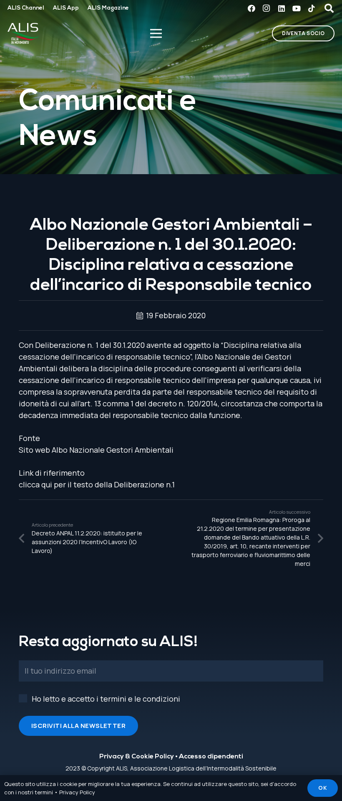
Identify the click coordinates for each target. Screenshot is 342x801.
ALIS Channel (26, 8)
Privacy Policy (77, 792)
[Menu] (156, 33)
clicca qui (35, 484)
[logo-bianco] (24, 33)
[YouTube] (296, 8)
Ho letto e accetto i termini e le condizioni (106, 699)
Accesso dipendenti (211, 756)
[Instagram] (266, 8)
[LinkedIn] (281, 8)
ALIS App (66, 8)
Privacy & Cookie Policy (136, 756)
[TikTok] (311, 8)
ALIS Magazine (108, 8)
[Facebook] (251, 8)
